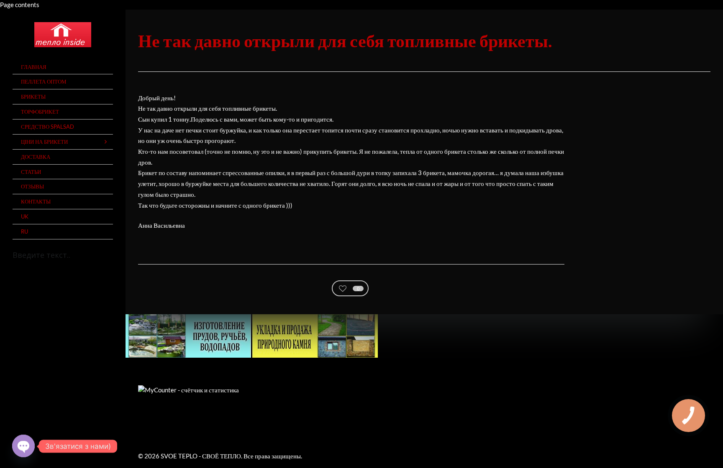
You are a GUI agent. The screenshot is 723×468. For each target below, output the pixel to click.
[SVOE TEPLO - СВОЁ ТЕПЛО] (63, 34)
